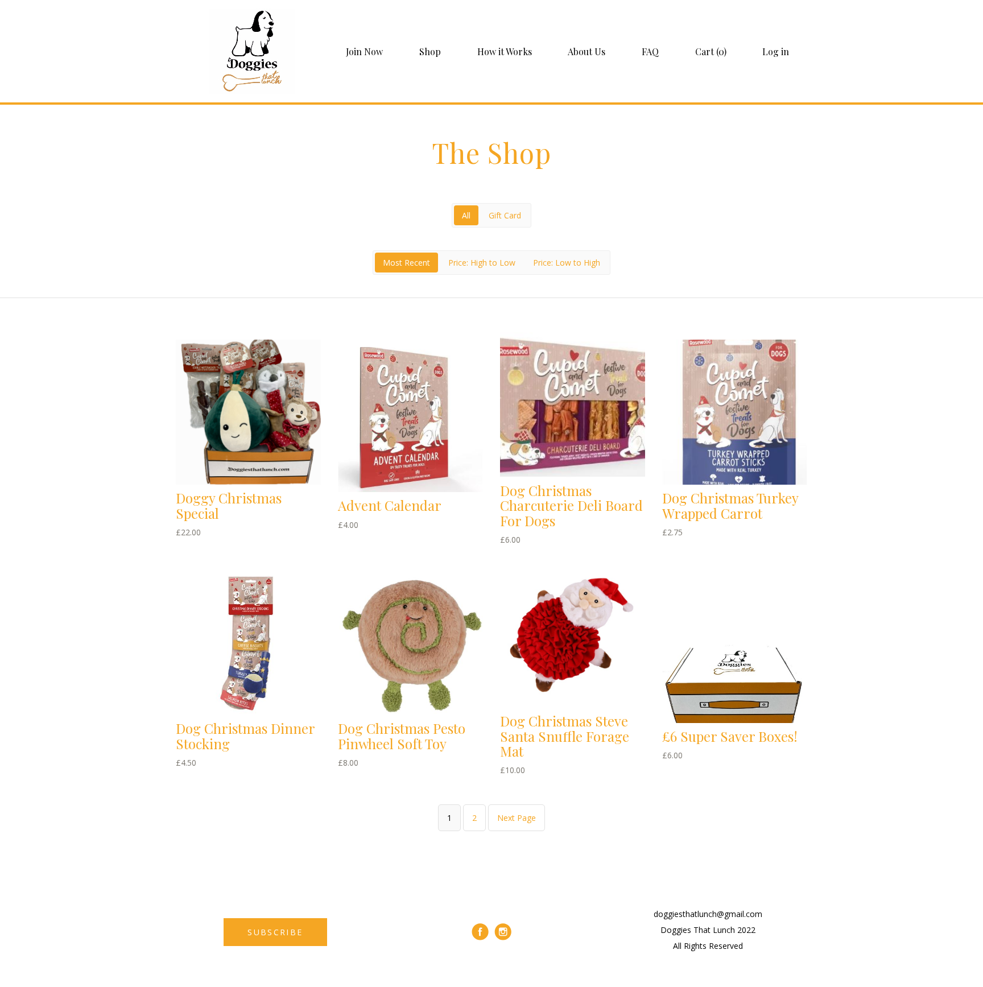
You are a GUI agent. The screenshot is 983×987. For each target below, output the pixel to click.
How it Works (504, 51)
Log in (775, 51)
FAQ (650, 51)
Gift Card (505, 215)
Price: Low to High (566, 262)
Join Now (364, 51)
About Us (586, 51)
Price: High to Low (481, 262)
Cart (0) (710, 51)
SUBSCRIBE (275, 932)
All (466, 215)
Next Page (516, 817)
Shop (430, 51)
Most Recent (406, 262)
